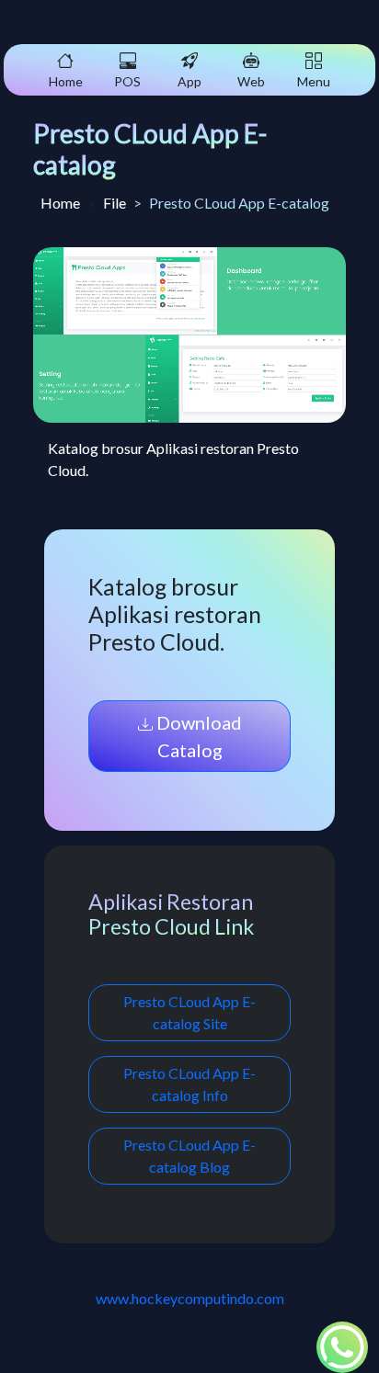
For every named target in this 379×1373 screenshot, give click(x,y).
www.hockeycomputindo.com (190, 1298)
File (114, 202)
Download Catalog (197, 736)
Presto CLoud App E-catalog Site (189, 1012)
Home (60, 202)
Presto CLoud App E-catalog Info (189, 1084)
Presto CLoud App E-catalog (150, 149)
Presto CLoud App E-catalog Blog (189, 1155)
